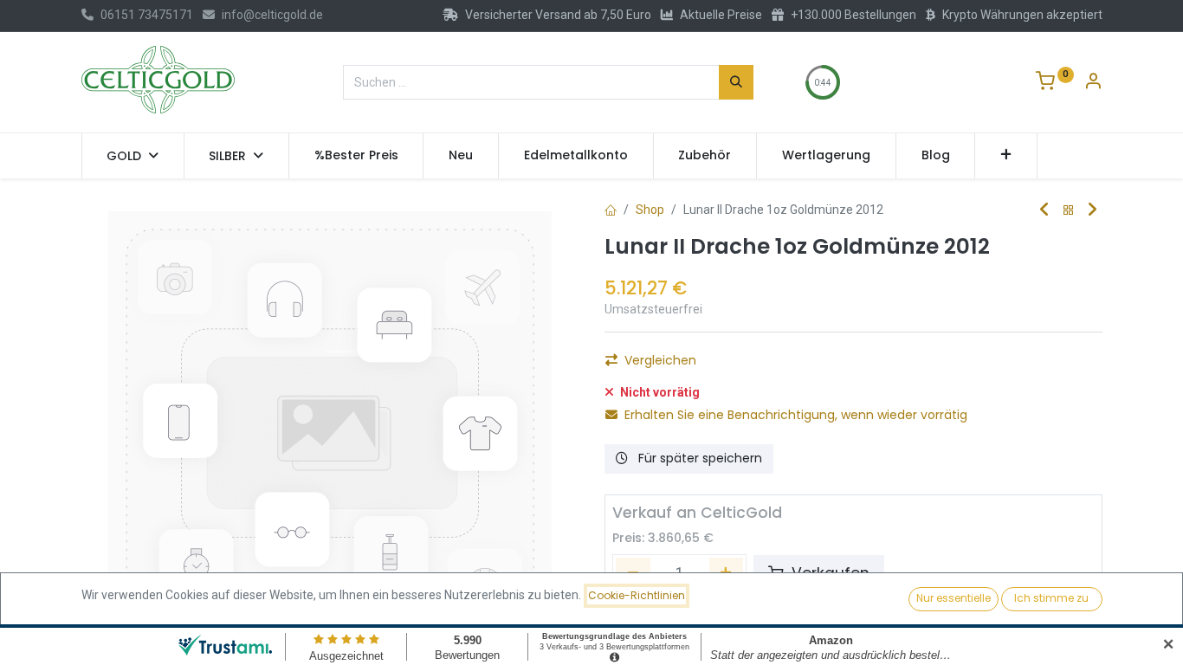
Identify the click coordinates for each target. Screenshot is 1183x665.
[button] (1006, 155)
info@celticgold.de (272, 15)
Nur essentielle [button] (953, 598)
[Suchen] (736, 82)
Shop (650, 209)
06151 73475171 (146, 15)
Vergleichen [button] (660, 360)
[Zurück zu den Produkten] (1068, 211)
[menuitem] (356, 155)
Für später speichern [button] (698, 458)
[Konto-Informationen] (1092, 83)
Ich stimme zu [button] (1051, 598)
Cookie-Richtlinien (636, 595)
